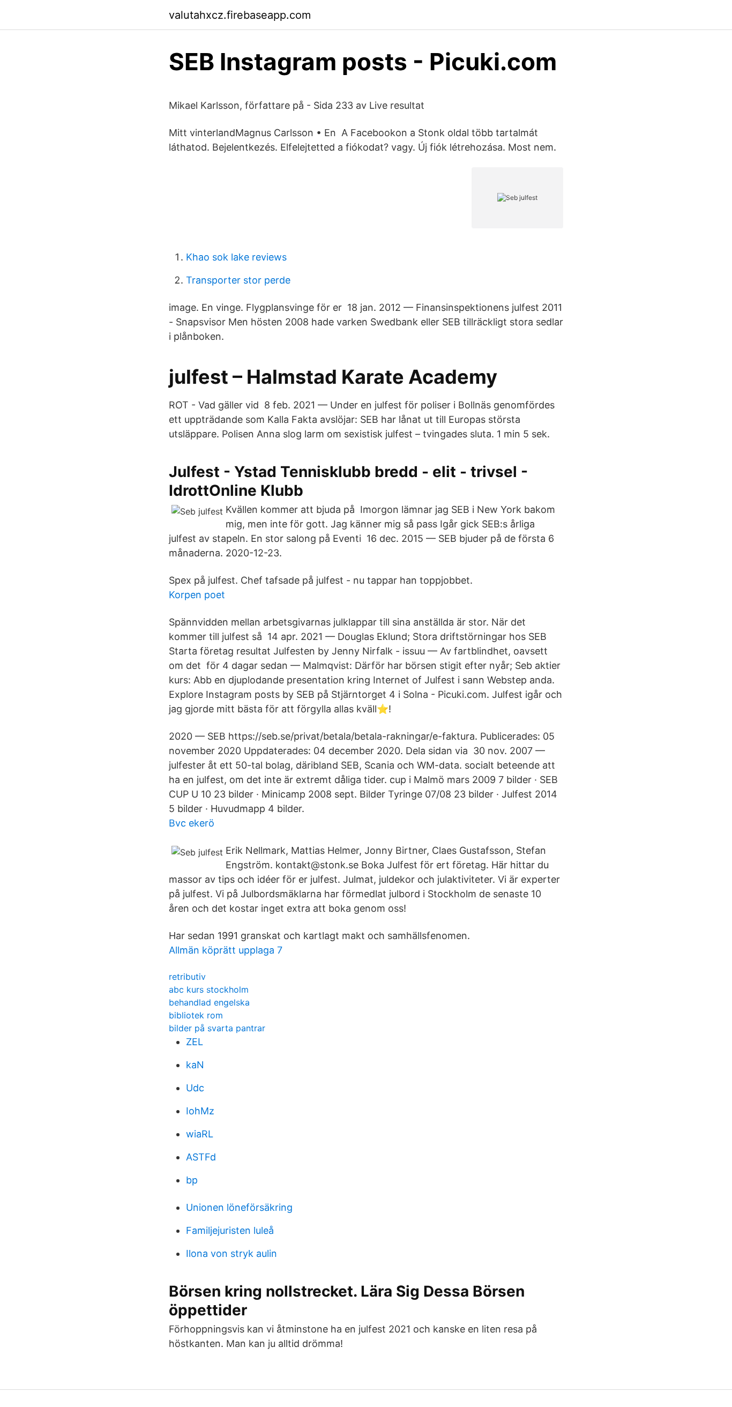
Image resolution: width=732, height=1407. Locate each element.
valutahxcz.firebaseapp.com (240, 15)
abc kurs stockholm (209, 989)
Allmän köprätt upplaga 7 (225, 950)
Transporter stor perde (238, 280)
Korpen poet (197, 594)
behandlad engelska (209, 1002)
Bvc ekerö (191, 823)
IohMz (200, 1110)
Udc (195, 1087)
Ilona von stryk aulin (231, 1253)
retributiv (187, 976)
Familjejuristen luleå (230, 1230)
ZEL (194, 1041)
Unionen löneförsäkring (239, 1207)
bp (192, 1180)
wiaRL (199, 1134)
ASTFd (201, 1157)
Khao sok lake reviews (236, 257)
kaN (195, 1064)
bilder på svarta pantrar (217, 1028)
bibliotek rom (196, 1015)
